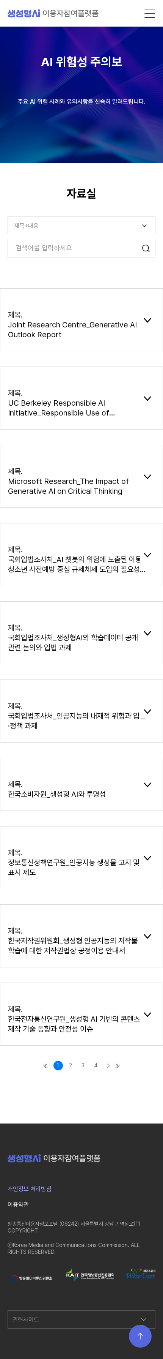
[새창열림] (31, 1278)
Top (140, 1336)
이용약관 (18, 1204)
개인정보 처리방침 (30, 1189)
